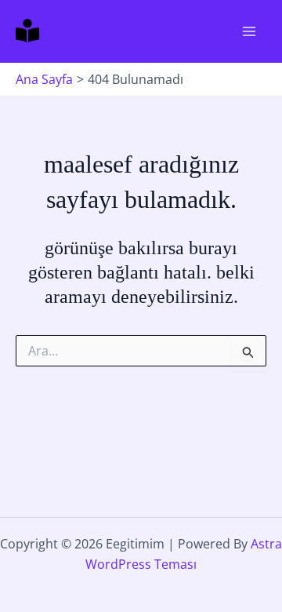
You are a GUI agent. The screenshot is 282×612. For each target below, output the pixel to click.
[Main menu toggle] (249, 31)
